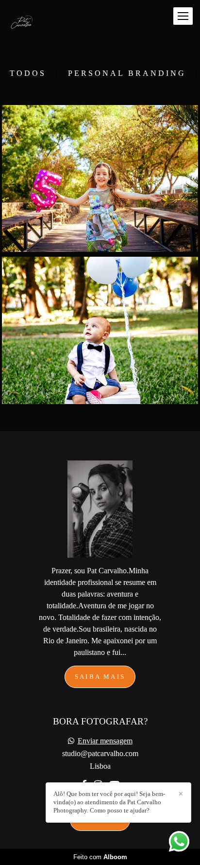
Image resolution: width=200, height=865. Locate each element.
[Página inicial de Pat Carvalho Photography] (25, 22)
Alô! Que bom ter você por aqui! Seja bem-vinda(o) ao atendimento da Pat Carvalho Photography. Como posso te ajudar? (109, 802)
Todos (28, 73)
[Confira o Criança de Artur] (100, 330)
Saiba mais (100, 676)
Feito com (100, 857)
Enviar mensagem (105, 741)
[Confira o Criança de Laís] (100, 178)
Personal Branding (127, 73)
